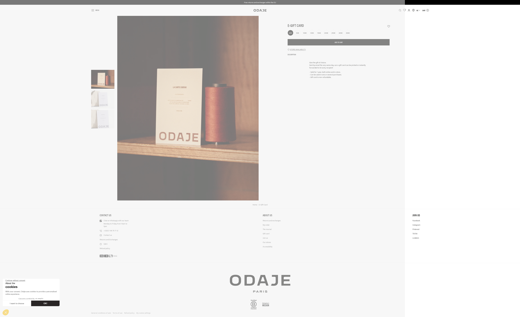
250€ (333, 33)
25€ (290, 33)
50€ (297, 33)
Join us (265, 238)
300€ (340, 33)
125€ (312, 33)
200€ (326, 33)
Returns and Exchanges (109, 239)
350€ (348, 33)
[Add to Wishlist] (387, 26)
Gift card (266, 233)
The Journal (267, 229)
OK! (45, 303)
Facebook (416, 220)
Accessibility (267, 246)
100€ (305, 33)
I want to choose (17, 303)
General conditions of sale (101, 313)
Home (255, 204)
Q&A (106, 244)
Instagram (416, 225)
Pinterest (415, 229)
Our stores (267, 242)
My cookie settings (143, 313)
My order (266, 225)
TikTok (414, 233)
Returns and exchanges (272, 220)
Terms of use (117, 313)
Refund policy (105, 248)
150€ (319, 33)
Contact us (108, 235)
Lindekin (415, 238)
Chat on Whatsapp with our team (116, 223)
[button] (5, 312)
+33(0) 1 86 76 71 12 (111, 230)
